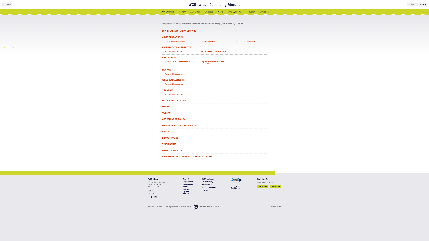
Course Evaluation (208, 41)
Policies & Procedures (246, 41)
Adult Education (167, 12)
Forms (165, 106)
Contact (167, 113)
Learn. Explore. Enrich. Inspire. (179, 31)
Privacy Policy (170, 138)
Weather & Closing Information (180, 125)
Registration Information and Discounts (212, 63)
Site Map (205, 190)
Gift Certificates (208, 179)
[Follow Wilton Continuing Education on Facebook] (151, 197)
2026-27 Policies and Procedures (178, 62)
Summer (251, 12)
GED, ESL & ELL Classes (174, 100)
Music (220, 12)
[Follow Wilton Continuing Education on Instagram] (155, 197)
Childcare (209, 12)
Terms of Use (169, 144)
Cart (424, 5)
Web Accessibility (172, 150)
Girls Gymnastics (235, 12)
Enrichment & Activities (189, 12)
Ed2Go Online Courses (174, 41)
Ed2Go (165, 131)
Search (8, 5)
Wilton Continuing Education (215, 4)
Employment (188, 182)
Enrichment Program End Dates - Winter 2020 (187, 156)
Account (413, 5)
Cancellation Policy (173, 119)
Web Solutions (276, 207)
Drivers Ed (264, 12)
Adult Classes (263, 187)
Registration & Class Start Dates (214, 51)
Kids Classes (275, 187)
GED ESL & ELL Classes (235, 187)
